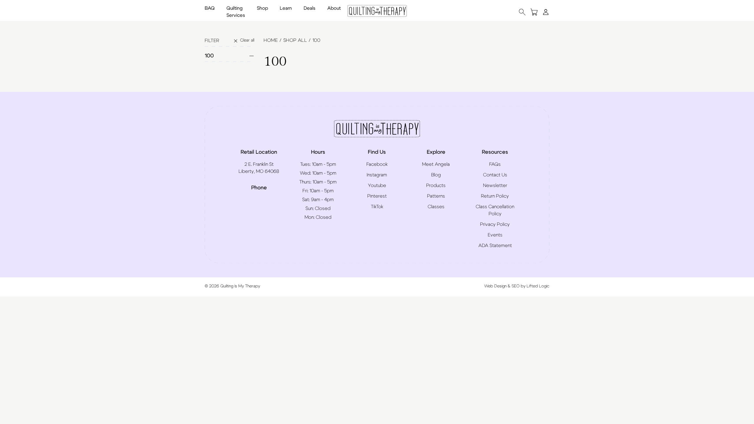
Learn (286, 8)
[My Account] (545, 11)
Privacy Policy (495, 224)
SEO (516, 286)
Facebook (377, 164)
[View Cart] (534, 12)
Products (436, 185)
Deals (309, 8)
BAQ (210, 8)
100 (209, 56)
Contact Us (495, 175)
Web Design (495, 286)
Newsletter (495, 185)
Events (495, 235)
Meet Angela (436, 164)
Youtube (377, 185)
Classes (436, 206)
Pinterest (377, 196)
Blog (436, 175)
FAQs (495, 164)
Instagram (377, 175)
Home (271, 40)
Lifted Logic (538, 286)
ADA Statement (495, 245)
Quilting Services (235, 12)
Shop (262, 8)
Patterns (436, 196)
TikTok (377, 206)
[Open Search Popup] (522, 12)
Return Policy (495, 196)
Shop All (295, 40)
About (334, 8)
